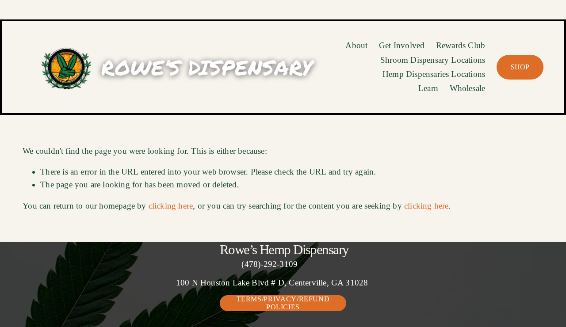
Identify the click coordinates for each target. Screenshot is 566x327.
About (356, 45)
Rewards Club (460, 45)
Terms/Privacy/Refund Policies (283, 303)
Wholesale (468, 88)
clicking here (171, 205)
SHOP (520, 67)
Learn (428, 88)
